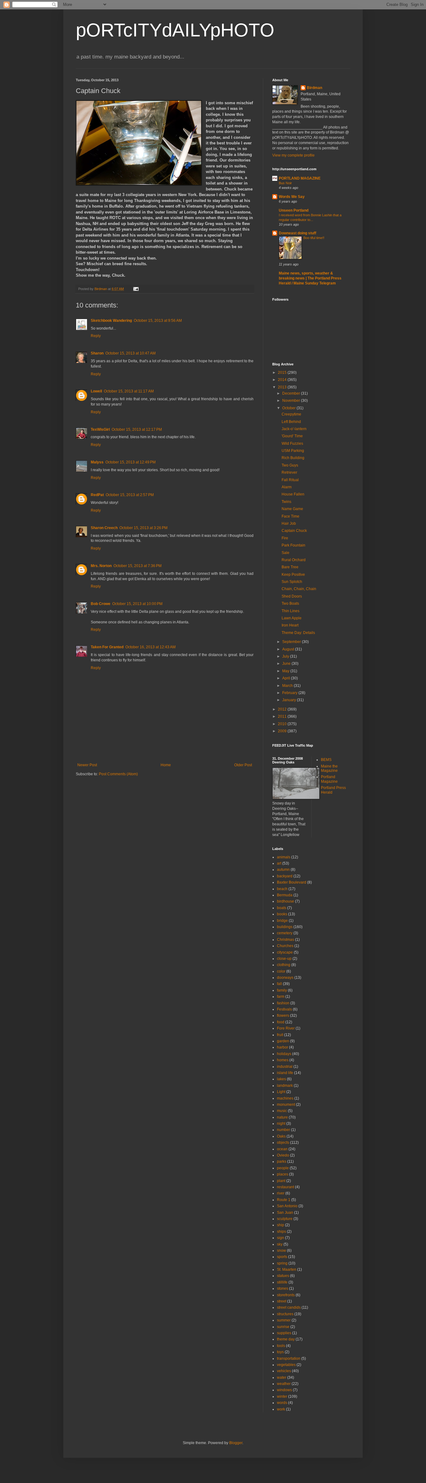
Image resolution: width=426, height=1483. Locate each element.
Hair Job (289, 523)
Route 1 (283, 1200)
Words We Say (292, 197)
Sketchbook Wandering (111, 320)
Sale (285, 553)
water (281, 1377)
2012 (283, 709)
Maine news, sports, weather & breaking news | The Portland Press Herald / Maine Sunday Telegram (310, 278)
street (281, 1301)
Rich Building (293, 458)
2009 (283, 731)
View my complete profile (293, 155)
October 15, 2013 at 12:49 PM (130, 462)
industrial (285, 1066)
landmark (285, 1085)
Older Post (243, 765)
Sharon (97, 353)
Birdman (314, 88)
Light (281, 1092)
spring (282, 1263)
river (280, 1193)
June (287, 663)
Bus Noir (285, 183)
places (282, 1174)
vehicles (284, 1371)
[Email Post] (136, 289)
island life (285, 1073)
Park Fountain (293, 545)
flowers (283, 1015)
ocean (282, 1149)
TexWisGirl (100, 429)
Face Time (290, 516)
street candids (289, 1307)
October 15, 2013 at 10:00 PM (137, 604)
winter (282, 1396)
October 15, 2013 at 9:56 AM (158, 320)
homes (282, 1060)
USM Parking (293, 450)
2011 (283, 716)
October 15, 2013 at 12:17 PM (137, 429)
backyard (285, 876)
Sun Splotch (292, 582)
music (282, 1111)
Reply (96, 336)
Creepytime (291, 414)
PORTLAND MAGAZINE (300, 178)
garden (283, 1041)
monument (286, 1104)
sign (280, 1238)
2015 (283, 372)
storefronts (286, 1295)
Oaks (281, 1136)
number (283, 1130)
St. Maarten (286, 1269)
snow (281, 1250)
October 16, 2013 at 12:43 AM (150, 647)
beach (282, 889)
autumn (283, 869)
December (291, 393)
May (286, 671)
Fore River (286, 1028)
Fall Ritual (290, 480)
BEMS (326, 760)
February (290, 693)
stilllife (282, 1282)
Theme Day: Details (298, 633)
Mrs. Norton (101, 566)
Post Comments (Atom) (118, 774)
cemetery (285, 933)
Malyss (97, 462)
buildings (285, 927)
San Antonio (287, 1206)
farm (280, 996)
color (281, 971)
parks (281, 1161)
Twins (286, 502)
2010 (283, 724)
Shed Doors (292, 596)
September (292, 642)
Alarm (287, 487)
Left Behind (291, 422)
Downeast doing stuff (297, 233)
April (286, 678)
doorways (285, 977)
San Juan (285, 1212)
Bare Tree (290, 567)
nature (282, 1117)
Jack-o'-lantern (294, 429)
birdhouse (285, 901)
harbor (282, 1047)
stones (282, 1288)
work (281, 1409)
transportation (288, 1358)
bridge (282, 920)
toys (280, 1352)
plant (281, 1181)
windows (284, 1390)
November (291, 400)
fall (279, 984)
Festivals (284, 1009)
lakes (281, 1079)
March (288, 685)
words (282, 1403)
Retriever (289, 472)
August (288, 649)
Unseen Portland (293, 210)
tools (281, 1346)
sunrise (283, 1327)
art (279, 863)
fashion (283, 1003)
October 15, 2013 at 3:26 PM (143, 528)
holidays (284, 1054)
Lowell (96, 391)
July (286, 656)
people (283, 1168)
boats (281, 908)
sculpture (285, 1219)
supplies (284, 1333)
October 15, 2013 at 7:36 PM (138, 566)
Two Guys (290, 465)
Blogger (235, 1443)
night (281, 1123)
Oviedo (283, 1155)
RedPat (97, 495)
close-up (284, 958)
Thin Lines (290, 611)
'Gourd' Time (292, 436)
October (289, 408)
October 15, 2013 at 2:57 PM (130, 495)
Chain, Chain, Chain (299, 589)
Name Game (292, 509)
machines (285, 1098)
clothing (283, 965)
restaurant (285, 1187)
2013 (283, 387)
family (282, 990)
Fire (285, 538)
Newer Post (87, 765)
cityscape (285, 952)
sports (282, 1257)
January (289, 700)
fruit (280, 1035)
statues (283, 1276)
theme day (286, 1339)
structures (285, 1314)
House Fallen (293, 494)
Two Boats (290, 603)
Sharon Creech (104, 528)
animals (283, 857)
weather (284, 1384)
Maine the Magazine (329, 768)
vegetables (286, 1365)
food (280, 1022)
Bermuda (285, 895)
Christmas (285, 939)
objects (283, 1142)
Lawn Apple (292, 618)
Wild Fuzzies (292, 443)
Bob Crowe (100, 604)
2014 (283, 380)
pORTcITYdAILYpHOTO (175, 30)
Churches (285, 946)
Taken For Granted (107, 647)
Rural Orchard (294, 560)
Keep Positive (293, 574)
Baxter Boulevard (291, 882)
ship (280, 1225)
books (282, 914)
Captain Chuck (294, 530)
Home (166, 765)
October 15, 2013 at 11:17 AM (129, 391)
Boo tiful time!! (313, 238)
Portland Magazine (329, 779)
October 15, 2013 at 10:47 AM (130, 353)
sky (280, 1244)
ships (281, 1231)
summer (284, 1320)
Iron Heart (290, 625)
